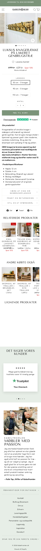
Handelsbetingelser (20, 517)
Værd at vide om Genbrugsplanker (20, 192)
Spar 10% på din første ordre (20, 539)
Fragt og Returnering (20, 198)
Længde (20, 78)
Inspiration (20, 528)
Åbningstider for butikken (20, 490)
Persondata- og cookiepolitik (20, 521)
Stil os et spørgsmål (20, 203)
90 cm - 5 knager (20, 88)
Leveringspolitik (20, 513)
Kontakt (20, 498)
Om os (20, 506)
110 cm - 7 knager (20, 95)
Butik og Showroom (20, 502)
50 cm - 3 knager (20, 82)
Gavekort (20, 532)
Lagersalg (21, 524)
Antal (20, 101)
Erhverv (20, 509)
